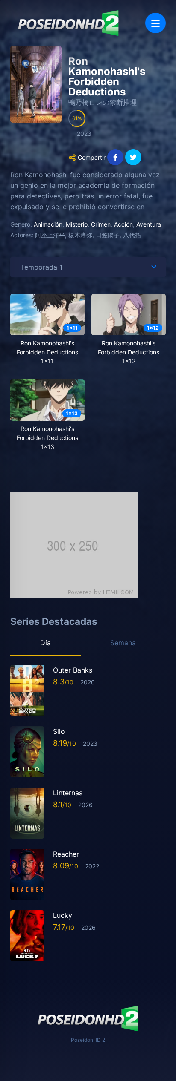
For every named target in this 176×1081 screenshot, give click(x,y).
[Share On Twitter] (133, 157)
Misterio (77, 224)
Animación (48, 224)
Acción (123, 224)
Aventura (148, 224)
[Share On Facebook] (115, 157)
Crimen (101, 224)
